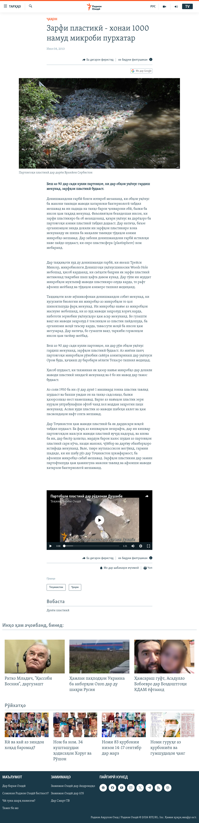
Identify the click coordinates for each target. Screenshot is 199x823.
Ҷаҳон (52, 19)
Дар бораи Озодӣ (14, 786)
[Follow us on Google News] (103, 788)
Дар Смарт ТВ (60, 801)
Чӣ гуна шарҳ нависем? (18, 801)
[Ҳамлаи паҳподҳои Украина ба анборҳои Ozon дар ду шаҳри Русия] (99, 656)
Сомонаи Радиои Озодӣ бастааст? (25, 793)
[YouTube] (164, 7)
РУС (153, 6)
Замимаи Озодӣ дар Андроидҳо (73, 786)
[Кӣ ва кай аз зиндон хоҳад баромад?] (27, 724)
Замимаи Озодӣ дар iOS (67, 793)
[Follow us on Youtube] (121, 788)
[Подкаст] (167, 788)
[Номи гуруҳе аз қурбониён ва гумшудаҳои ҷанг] (172, 724)
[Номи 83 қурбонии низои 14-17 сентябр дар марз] (124, 724)
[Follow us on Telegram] (149, 788)
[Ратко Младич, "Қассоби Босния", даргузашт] (35, 656)
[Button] (97, 59)
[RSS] (158, 788)
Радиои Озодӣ (71, 501)
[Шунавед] (176, 7)
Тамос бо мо (10, 808)
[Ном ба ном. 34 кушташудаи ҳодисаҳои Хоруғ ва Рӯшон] (75, 724)
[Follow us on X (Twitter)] (140, 788)
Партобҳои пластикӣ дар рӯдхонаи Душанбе (86, 496)
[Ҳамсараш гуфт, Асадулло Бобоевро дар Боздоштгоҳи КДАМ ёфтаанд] (164, 656)
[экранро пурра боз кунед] (148, 546)
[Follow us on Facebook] (112, 788)
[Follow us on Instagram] (130, 788)
